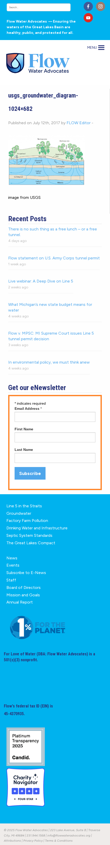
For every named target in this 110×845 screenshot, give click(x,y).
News (11, 558)
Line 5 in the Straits (24, 505)
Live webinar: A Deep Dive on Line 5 (40, 281)
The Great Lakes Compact (30, 542)
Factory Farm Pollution (27, 520)
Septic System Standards (29, 535)
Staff (11, 580)
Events (12, 565)
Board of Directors (23, 587)
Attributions (12, 840)
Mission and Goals (23, 595)
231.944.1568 (36, 835)
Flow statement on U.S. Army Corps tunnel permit (54, 258)
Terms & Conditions (59, 840)
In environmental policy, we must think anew (49, 362)
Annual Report (19, 602)
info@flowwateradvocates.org (68, 835)
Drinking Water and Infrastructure (37, 528)
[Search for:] (43, 7)
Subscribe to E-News (26, 572)
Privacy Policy (33, 840)
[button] (92, 48)
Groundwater (18, 513)
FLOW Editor (79, 122)
